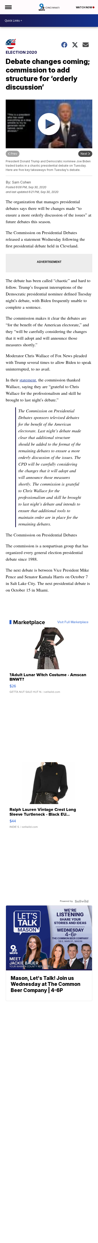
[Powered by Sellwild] (81, 901)
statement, (28, 380)
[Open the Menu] (8, 7)
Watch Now (84, 7)
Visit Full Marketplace (72, 622)
